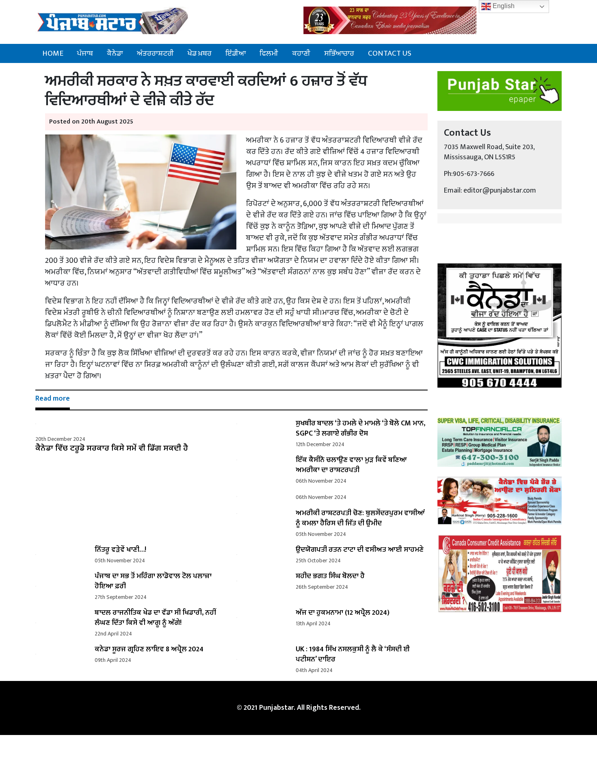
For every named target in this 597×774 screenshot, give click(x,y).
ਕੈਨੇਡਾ (115, 53)
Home (52, 53)
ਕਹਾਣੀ (301, 53)
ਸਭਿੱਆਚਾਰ (339, 53)
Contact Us (389, 53)
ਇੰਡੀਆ (235, 53)
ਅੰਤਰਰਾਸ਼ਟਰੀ (155, 53)
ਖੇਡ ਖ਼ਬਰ (200, 53)
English (503, 5)
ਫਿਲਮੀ (269, 53)
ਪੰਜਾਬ (85, 53)
